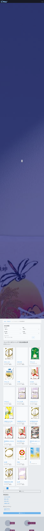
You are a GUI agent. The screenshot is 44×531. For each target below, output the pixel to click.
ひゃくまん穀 (20, 401)
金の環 (5, 462)
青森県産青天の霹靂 (8, 482)
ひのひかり (6, 401)
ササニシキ (32, 362)
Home (5, 321)
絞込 (33, 337)
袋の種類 (5, 331)
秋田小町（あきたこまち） (35, 441)
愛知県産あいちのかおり (9, 441)
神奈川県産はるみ (21, 441)
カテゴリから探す (7, 496)
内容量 (24, 331)
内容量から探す (6, 503)
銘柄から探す (6, 499)
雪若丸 (18, 462)
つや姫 (18, 381)
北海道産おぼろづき (21, 421)
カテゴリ (5, 327)
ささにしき (6, 381)
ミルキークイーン (34, 401)
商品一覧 (8, 321)
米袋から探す (6, 501)
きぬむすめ (19, 362)
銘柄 (23, 327)
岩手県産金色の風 (34, 421)
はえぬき (32, 381)
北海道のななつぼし (8, 421)
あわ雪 (18, 482)
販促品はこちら (22, 513)
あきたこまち (7, 362)
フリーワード (6, 335)
